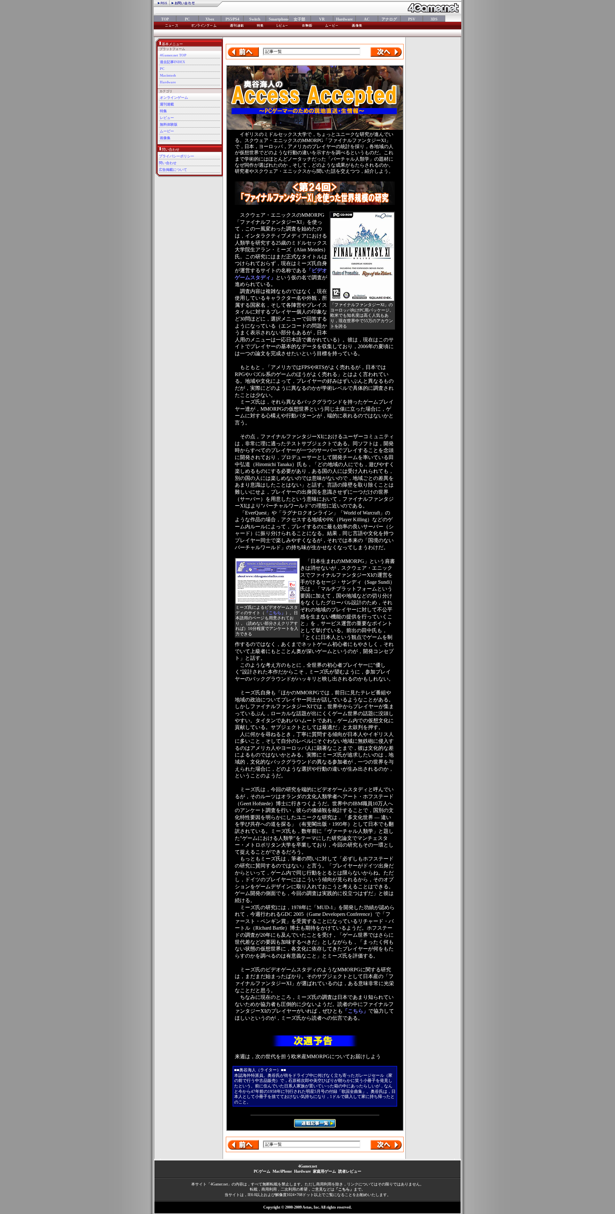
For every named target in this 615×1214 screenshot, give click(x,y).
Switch (254, 19)
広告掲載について (173, 170)
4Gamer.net (307, 1166)
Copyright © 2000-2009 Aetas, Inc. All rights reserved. (307, 1207)
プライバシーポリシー (176, 156)
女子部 (299, 19)
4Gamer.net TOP (173, 55)
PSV (411, 19)
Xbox (209, 19)
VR (322, 19)
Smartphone (277, 19)
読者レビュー (349, 1171)
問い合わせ (167, 163)
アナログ (389, 19)
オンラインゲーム (174, 97)
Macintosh (168, 75)
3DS (434, 19)
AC (367, 19)
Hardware (344, 19)
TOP (165, 19)
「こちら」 (275, 613)
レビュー (167, 118)
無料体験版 (168, 124)
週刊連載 (167, 104)
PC (187, 19)
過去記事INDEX (172, 62)
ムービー (167, 131)
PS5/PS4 (232, 19)
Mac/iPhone (282, 1171)
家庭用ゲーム (324, 1171)
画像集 (165, 138)
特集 (163, 111)
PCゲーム (262, 1171)
